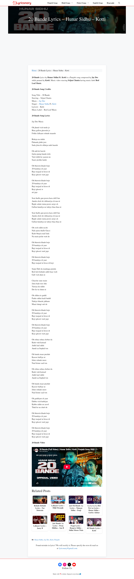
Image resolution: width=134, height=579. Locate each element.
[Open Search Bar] (119, 3)
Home (34, 70)
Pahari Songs (81, 3)
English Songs (98, 3)
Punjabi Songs (52, 3)
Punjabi (57, 540)
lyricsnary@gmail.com (68, 548)
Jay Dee (42, 101)
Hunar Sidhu (44, 104)
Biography (110, 3)
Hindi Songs (66, 3)
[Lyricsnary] (22, 3)
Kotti (54, 104)
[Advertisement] (67, 48)
